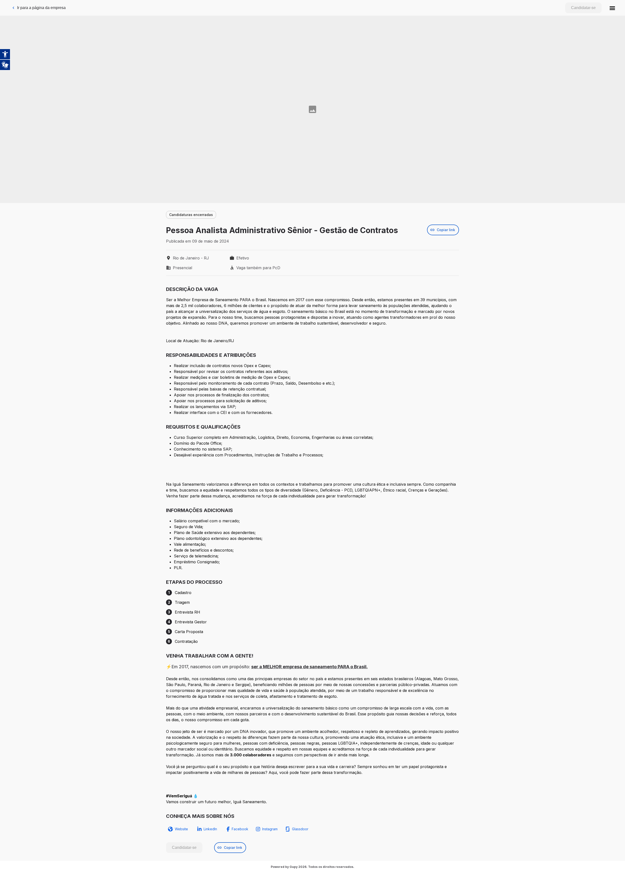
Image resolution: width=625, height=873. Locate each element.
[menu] (612, 7)
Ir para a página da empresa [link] (41, 8)
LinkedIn (210, 829)
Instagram (270, 829)
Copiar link (446, 230)
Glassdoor (300, 829)
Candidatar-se (583, 8)
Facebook (240, 829)
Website (181, 829)
